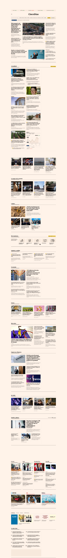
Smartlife (47, 461)
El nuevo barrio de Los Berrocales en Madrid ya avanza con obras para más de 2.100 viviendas (39, 194)
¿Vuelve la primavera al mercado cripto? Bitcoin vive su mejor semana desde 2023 (33, 208)
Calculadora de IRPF (29, 243)
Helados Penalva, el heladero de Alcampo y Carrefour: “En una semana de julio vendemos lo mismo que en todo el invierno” (39, 314)
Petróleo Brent (30, 10)
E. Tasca (22, 229)
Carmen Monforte (13, 292)
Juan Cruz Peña (28, 276)
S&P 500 (21, 10)
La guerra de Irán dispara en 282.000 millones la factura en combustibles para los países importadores (39, 168)
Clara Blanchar (47, 172)
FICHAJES (24, 477)
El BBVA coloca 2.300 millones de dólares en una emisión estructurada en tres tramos (32, 78)
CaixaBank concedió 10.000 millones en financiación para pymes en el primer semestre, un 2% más (34, 84)
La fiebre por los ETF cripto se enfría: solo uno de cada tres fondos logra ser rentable (15, 227)
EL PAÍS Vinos (14, 519)
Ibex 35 (13, 10)
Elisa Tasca (12, 229)
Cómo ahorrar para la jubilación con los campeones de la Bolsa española (14, 435)
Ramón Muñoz (12, 118)
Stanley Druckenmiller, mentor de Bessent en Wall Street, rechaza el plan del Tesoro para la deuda (39, 328)
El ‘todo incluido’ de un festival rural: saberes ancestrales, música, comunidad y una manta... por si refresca (15, 408)
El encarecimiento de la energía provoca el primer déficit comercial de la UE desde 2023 (33, 283)
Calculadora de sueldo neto (21, 243)
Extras (12, 303)
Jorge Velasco (24, 475)
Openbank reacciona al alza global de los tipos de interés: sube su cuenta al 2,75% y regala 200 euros (28, 193)
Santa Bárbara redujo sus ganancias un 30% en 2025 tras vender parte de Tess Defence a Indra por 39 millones (50, 55)
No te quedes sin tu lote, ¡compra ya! (52, 520)
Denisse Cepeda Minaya (25, 316)
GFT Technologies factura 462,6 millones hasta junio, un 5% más (50, 59)
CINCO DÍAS (27, 108)
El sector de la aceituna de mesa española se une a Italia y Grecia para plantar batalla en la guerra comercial (18, 543)
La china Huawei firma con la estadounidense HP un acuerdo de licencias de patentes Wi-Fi (17, 382)
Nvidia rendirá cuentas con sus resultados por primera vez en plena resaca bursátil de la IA (50, 43)
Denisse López (12, 143)
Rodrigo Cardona (28, 369)
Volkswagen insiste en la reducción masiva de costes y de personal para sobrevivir (33, 384)
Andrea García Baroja (13, 485)
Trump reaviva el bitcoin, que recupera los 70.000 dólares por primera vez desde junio (25, 227)
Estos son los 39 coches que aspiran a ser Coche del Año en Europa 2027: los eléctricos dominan (17, 504)
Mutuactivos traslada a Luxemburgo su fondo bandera (24, 440)
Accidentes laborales (25, 482)
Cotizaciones (44, 243)
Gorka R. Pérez (24, 40)
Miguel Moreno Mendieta (29, 428)
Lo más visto (14, 528)
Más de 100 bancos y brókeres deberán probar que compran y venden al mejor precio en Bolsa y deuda (50, 334)
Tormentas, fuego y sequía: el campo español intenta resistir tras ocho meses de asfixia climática (18, 141)
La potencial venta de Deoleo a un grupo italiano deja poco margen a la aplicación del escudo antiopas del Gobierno (33, 536)
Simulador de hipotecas (36, 243)
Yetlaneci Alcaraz (28, 386)
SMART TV (47, 483)
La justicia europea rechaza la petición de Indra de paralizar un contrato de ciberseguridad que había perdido (18, 546)
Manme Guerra (12, 475)
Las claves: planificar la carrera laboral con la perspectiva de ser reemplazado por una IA (32, 106)
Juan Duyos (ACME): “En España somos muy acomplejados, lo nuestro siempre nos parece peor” (15, 473)
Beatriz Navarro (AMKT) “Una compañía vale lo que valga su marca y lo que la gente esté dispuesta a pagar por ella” (16, 478)
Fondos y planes (15, 417)
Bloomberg (12, 343)
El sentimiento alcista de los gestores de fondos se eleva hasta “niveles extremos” (36, 435)
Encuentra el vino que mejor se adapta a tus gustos (37, 520)
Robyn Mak (35, 477)
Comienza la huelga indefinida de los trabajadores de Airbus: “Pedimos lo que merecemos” (33, 367)
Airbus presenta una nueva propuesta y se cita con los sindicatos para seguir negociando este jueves (16, 40)
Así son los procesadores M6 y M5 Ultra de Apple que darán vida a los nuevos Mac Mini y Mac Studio (50, 474)
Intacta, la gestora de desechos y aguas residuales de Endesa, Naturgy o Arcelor (51, 313)
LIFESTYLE (47, 478)
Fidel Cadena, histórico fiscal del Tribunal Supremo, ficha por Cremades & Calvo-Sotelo (27, 479)
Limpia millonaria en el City (31, 503)
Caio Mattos (47, 45)
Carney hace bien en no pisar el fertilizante (50, 254)
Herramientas (14, 236)
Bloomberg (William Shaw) (48, 197)
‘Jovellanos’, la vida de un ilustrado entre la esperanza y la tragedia (51, 407)
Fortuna (12, 461)
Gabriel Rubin (47, 259)
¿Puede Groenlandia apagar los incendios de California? (48, 504)
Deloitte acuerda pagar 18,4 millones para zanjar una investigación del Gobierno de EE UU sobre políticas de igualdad (33, 358)
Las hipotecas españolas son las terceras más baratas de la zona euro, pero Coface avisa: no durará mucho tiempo (16, 194)
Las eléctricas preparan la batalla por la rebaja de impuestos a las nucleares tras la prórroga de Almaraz (17, 88)
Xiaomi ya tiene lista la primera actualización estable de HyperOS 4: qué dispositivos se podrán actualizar (18, 532)
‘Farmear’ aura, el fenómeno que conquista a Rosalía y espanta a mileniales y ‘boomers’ (38, 407)
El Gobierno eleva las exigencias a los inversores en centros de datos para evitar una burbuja (33, 273)
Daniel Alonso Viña (36, 317)
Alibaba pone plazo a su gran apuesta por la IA (38, 476)
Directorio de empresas (51, 243)
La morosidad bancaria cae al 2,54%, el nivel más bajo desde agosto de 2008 (18, 283)
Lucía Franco (27, 126)
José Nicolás (27, 293)
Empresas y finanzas (16, 352)
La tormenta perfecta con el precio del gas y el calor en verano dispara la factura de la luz (18, 290)
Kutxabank (54, 417)
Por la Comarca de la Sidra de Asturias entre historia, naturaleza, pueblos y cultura (27, 407)
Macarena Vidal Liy (13, 33)
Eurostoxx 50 (39, 10)
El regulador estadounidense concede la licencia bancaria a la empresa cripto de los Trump (36, 227)
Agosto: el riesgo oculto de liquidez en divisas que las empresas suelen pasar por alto (38, 255)
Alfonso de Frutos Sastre (48, 476)
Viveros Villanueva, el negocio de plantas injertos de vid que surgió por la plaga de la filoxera (27, 313)
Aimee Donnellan (36, 481)
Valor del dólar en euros (49, 10)
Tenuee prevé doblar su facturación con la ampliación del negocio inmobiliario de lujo (33, 70)
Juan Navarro (12, 411)
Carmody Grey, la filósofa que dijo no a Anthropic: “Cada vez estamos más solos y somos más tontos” (32, 98)
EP (11, 82)
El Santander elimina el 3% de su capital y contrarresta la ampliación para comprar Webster (51, 341)
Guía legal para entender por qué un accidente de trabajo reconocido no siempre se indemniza (28, 484)
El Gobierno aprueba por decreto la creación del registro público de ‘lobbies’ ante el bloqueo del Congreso (33, 291)
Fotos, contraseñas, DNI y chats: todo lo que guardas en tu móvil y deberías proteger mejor (51, 480)
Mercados (13, 323)
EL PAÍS (45, 17)
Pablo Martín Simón (48, 337)
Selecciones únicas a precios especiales (44, 520)
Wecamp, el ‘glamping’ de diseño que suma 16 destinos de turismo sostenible (16, 313)
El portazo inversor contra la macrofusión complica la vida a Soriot (38, 480)
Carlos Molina (28, 72)
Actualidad (14, 66)
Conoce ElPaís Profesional (52, 236)
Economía (13, 267)
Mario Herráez (12, 506)
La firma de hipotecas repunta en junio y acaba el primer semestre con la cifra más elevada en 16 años (33, 38)
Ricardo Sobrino (13, 197)
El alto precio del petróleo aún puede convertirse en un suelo (16, 255)
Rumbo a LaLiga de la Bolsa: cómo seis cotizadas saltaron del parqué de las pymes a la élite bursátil (19, 52)
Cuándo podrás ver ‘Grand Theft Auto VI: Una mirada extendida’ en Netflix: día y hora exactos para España (50, 485)
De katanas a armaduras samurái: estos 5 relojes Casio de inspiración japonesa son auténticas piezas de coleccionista (18, 536)
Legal (24, 461)
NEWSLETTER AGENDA (53, 66)
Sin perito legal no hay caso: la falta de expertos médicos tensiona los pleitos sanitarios (27, 473)
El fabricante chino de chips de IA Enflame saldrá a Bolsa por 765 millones (27, 168)
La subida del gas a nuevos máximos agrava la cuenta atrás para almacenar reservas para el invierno (18, 124)
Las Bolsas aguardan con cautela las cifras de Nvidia (50, 34)
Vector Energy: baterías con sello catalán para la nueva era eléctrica (16, 167)
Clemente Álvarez (32, 276)
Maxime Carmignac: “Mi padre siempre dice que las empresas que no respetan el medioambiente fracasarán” (33, 424)
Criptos (13, 203)
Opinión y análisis (15, 250)
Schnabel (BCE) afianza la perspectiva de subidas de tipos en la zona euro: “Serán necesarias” (51, 24)
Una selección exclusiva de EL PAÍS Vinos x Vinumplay (24, 523)
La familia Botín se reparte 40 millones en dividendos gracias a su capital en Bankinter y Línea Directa (33, 546)
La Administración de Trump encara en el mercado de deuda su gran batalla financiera (39, 337)
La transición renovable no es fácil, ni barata (27, 254)
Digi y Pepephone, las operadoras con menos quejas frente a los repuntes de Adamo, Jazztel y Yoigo (51, 52)
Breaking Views (37, 461)
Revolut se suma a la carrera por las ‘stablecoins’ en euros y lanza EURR (17, 108)
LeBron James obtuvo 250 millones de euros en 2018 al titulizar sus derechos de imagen (21, 341)
